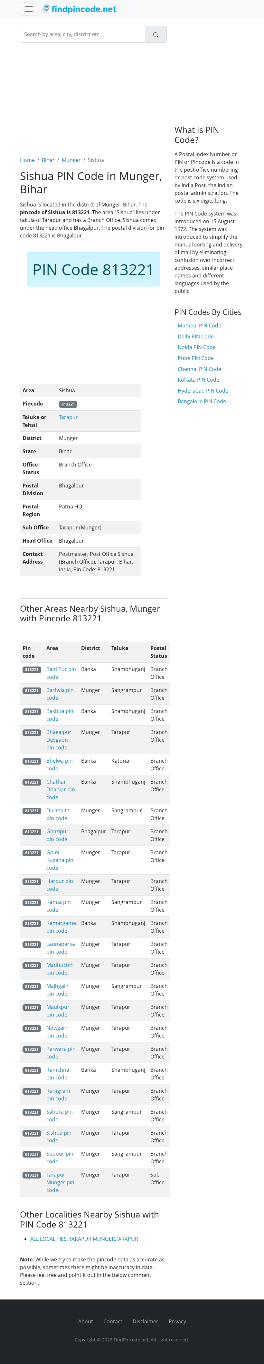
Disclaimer (145, 1321)
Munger (71, 160)
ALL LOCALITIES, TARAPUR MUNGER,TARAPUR (84, 1238)
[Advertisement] (93, 95)
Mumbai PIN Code (199, 325)
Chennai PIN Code (199, 369)
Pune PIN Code (196, 358)
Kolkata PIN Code (198, 379)
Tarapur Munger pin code (60, 1182)
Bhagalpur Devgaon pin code (58, 739)
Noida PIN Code (197, 347)
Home (27, 160)
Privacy (177, 1321)
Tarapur (68, 417)
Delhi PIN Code (196, 336)
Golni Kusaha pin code (59, 860)
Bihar (48, 160)
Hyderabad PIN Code (203, 390)
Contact (112, 1321)
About (85, 1321)
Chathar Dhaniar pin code (60, 789)
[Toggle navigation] (29, 9)
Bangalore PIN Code (202, 401)
